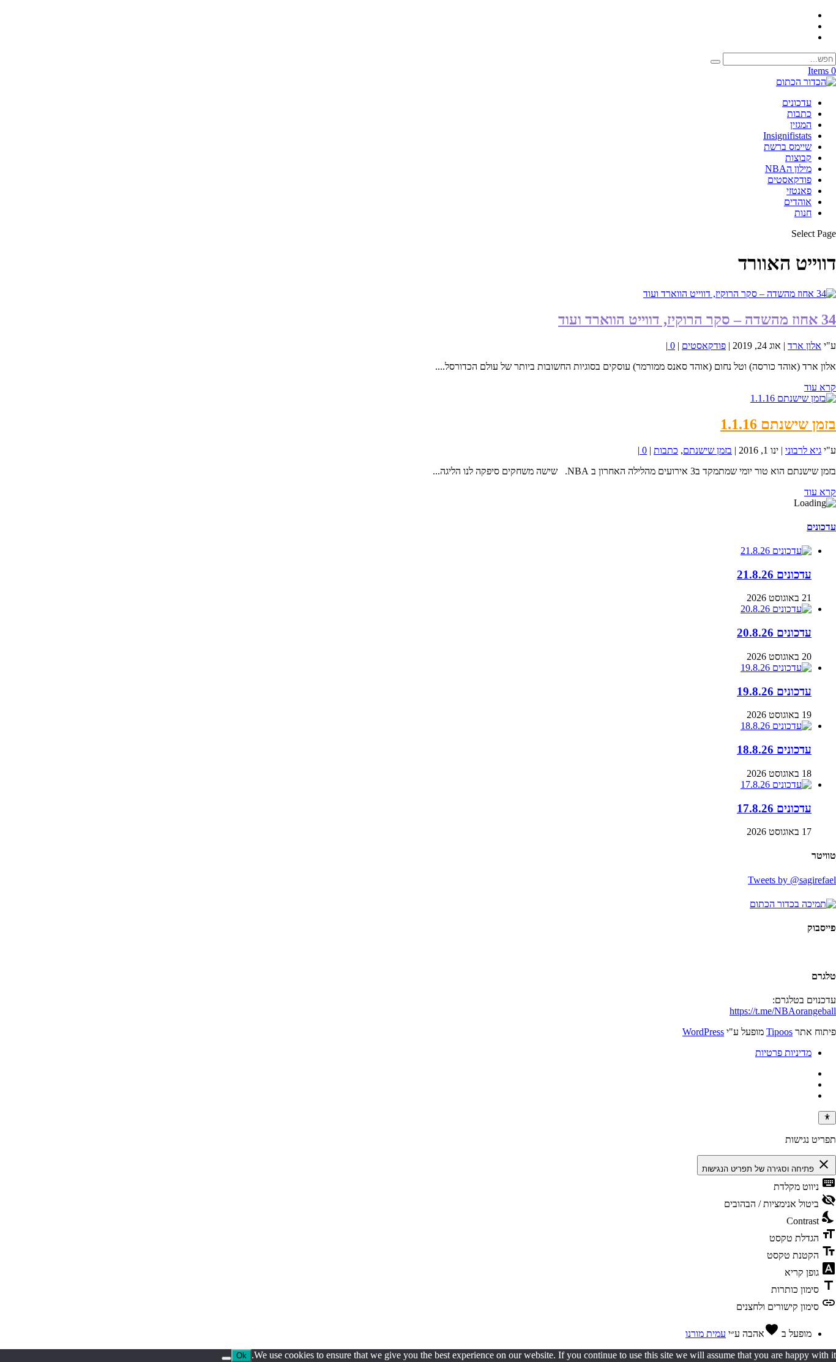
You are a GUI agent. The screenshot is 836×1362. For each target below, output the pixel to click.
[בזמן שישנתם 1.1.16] (793, 398)
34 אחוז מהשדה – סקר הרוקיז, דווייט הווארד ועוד (697, 319)
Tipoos (779, 1032)
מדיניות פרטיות (783, 1052)
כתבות (799, 113)
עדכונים (797, 102)
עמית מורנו (705, 1333)
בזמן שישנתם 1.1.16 (778, 424)
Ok (241, 1355)
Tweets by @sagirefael (792, 880)
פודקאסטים (789, 179)
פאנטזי (799, 190)
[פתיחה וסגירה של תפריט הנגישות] (827, 1117)
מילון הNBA (788, 168)
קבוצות (798, 157)
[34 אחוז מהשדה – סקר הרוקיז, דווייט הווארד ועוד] (739, 293)
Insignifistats (787, 135)
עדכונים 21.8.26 (774, 574)
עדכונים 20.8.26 (774, 632)
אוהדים (798, 201)
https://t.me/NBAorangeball (783, 1011)
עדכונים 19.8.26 (774, 691)
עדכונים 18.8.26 (774, 749)
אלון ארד (804, 345)
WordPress (703, 1032)
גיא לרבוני (803, 450)
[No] (226, 1358)
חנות (803, 213)
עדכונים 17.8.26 (774, 808)
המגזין (801, 124)
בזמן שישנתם (707, 450)
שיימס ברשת (788, 146)
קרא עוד (820, 387)
